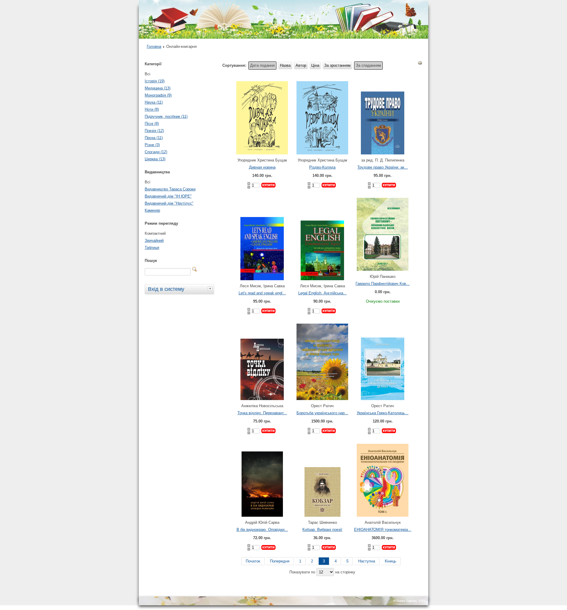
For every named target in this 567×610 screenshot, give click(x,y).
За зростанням (337, 65)
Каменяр (152, 210)
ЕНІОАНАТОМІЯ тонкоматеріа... (382, 529)
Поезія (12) (154, 130)
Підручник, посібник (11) (166, 116)
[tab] (211, 288)
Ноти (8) (152, 109)
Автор (301, 65)
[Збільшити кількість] (248, 183)
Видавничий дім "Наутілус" (169, 203)
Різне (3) (152, 145)
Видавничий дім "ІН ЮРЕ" (168, 196)
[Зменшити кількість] (248, 187)
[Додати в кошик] (268, 185)
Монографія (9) (158, 95)
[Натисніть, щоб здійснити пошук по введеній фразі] (195, 269)
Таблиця (152, 247)
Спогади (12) (156, 152)
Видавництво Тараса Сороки (170, 189)
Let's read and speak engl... (262, 293)
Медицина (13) (157, 88)
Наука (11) (154, 102)
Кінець (390, 561)
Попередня (279, 561)
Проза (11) (154, 138)
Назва (285, 65)
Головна (154, 46)
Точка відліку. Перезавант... (262, 413)
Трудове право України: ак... (382, 167)
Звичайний (154, 240)
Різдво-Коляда (322, 167)
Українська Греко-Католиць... (382, 413)
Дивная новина (262, 167)
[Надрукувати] (420, 64)
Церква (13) (155, 159)
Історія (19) (154, 81)
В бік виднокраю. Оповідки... (262, 529)
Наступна (366, 561)
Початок (253, 561)
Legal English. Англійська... (322, 293)
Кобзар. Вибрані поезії (322, 529)
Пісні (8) (152, 123)
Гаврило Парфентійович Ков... (383, 283)
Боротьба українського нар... (322, 413)
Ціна (315, 65)
